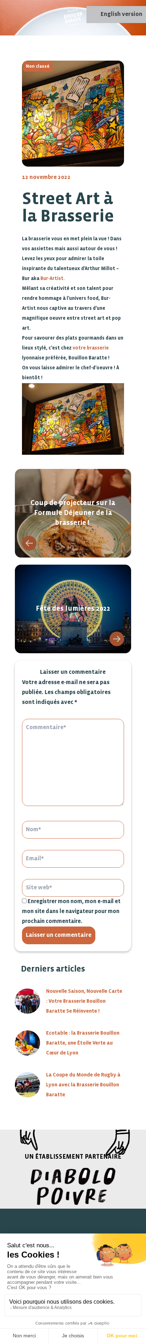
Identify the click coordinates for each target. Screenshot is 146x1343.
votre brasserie (91, 348)
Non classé (38, 66)
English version (121, 14)
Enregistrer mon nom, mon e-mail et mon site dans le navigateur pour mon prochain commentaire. (71, 911)
